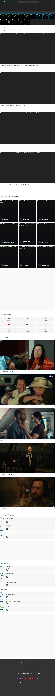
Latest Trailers (5, 337)
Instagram (45, 320)
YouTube (25, 678)
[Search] (38, 2)
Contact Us (19, 673)
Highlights (27, 11)
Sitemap (24, 673)
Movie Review (8, 526)
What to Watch (33, 669)
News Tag (3, 27)
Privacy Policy (37, 673)
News (42, 669)
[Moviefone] (9, 2)
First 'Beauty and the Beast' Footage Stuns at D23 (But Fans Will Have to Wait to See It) (19, 65)
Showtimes (27, 669)
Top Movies (4, 563)
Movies (12, 669)
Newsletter (27, 331)
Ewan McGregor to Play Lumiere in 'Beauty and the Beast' (13, 144)
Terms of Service (30, 673)
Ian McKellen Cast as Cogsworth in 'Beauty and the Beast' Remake (15, 184)
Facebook (9, 320)
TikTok (9, 331)
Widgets (45, 331)
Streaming (22, 669)
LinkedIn (27, 678)
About (15, 673)
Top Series (4, 589)
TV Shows (17, 669)
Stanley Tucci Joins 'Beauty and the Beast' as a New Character (14, 105)
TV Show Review (9, 535)
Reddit (30, 678)
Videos (38, 669)
